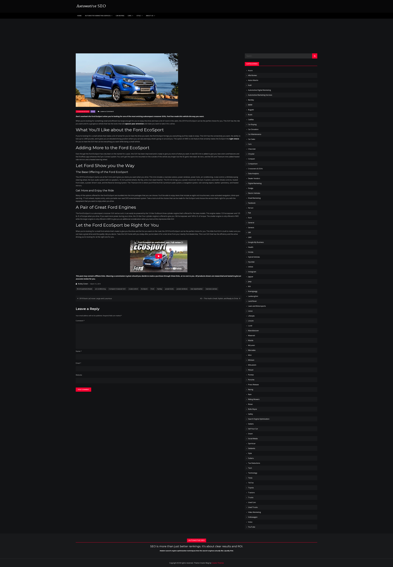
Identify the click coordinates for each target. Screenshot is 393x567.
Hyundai (251, 262)
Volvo (250, 522)
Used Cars (252, 502)
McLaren (251, 345)
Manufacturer (253, 330)
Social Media (253, 438)
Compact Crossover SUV (117, 289)
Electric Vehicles (254, 193)
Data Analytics (253, 173)
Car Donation (253, 129)
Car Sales (251, 139)
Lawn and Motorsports (257, 306)
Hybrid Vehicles (254, 257)
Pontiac (251, 375)
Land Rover (252, 301)
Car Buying (120, 16)
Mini (249, 355)
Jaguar (250, 276)
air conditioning (100, 289)
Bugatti (251, 110)
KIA (249, 286)
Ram (249, 394)
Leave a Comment (107, 111)
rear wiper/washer (197, 289)
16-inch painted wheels (84, 289)
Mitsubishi (252, 365)
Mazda (250, 340)
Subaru (251, 458)
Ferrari (250, 208)
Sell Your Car (253, 429)
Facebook (251, 203)
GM (249, 232)
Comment (80, 321)
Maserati (251, 335)
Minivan (251, 360)
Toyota (251, 488)
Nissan (250, 370)
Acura (250, 70)
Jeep (249, 281)
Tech (250, 468)
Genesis (251, 227)
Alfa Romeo (252, 75)
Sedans (251, 424)
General (251, 222)
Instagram (252, 272)
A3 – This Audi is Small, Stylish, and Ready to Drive (219, 298)
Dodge (250, 188)
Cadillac (251, 119)
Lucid (250, 326)
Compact (251, 159)
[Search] (314, 55)
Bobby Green (83, 284)
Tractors (251, 492)
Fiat (249, 213)
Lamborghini (253, 296)
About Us (149, 16)
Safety (250, 414)
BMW (250, 105)
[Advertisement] (196, 34)
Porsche (251, 380)
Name (79, 351)
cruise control (133, 289)
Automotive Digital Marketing (259, 90)
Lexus (250, 311)
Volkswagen (252, 517)
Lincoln (251, 321)
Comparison (252, 164)
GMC (250, 237)
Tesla (250, 478)
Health (250, 247)
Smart (250, 434)
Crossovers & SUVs (83, 111)
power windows (182, 289)
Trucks (250, 497)
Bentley (251, 100)
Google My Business (256, 242)
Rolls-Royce (252, 409)
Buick (250, 115)
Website (79, 375)
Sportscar (252, 443)
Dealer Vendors (254, 178)
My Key (159, 289)
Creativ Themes (218, 563)
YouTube (251, 527)
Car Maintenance (254, 134)
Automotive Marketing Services (98, 16)
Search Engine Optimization (258, 419)
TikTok (251, 483)
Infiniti (250, 267)
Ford (92, 111)
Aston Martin (253, 80)
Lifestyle (251, 316)
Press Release (253, 384)
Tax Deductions (254, 463)
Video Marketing (254, 512)
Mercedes (252, 350)
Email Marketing (254, 198)
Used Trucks (253, 507)
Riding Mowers (254, 399)
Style (139, 16)
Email (78, 363)
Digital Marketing (255, 183)
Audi (249, 85)
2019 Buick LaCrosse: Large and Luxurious (95, 298)
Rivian (250, 404)
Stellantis (251, 448)
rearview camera (211, 289)
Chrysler (251, 154)
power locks (169, 289)
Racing (250, 389)
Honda (250, 252)
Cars (129, 16)
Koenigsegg (252, 291)
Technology (252, 473)
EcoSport (144, 289)
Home (79, 16)
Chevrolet (252, 149)
